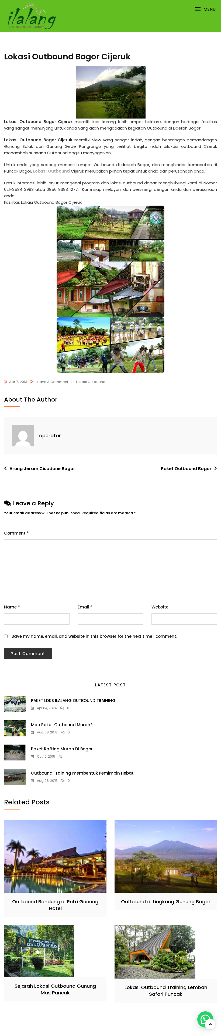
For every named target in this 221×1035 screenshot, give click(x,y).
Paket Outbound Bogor (186, 468)
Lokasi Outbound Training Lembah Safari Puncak (166, 990)
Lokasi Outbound (52, 171)
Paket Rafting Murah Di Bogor (62, 749)
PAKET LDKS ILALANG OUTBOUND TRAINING (73, 700)
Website (159, 607)
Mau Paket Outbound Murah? (61, 725)
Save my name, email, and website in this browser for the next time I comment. (94, 636)
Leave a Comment (52, 382)
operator (50, 435)
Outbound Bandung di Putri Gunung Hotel (55, 905)
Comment (16, 533)
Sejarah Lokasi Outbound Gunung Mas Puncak (55, 989)
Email (85, 607)
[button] (205, 9)
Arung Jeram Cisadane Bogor (42, 468)
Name (12, 607)
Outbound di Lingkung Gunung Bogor (165, 901)
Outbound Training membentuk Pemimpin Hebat (82, 773)
